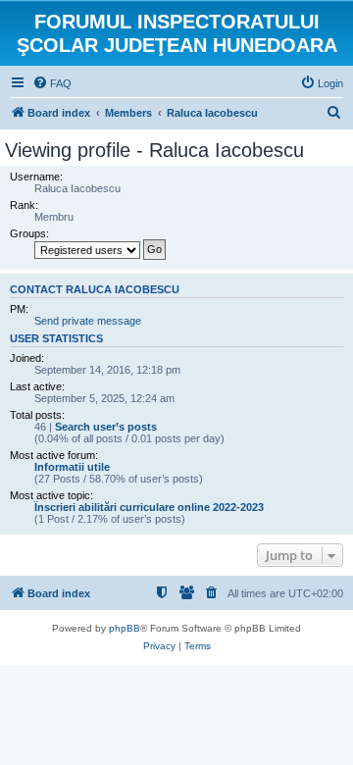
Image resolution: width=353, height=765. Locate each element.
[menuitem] (52, 83)
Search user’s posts (106, 427)
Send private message (87, 321)
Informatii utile (72, 467)
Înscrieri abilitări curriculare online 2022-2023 (149, 507)
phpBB (124, 628)
